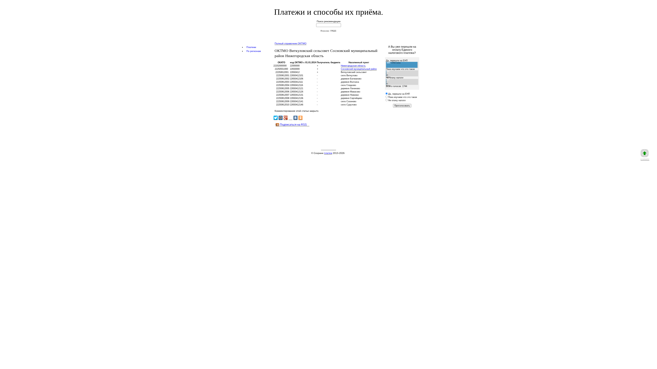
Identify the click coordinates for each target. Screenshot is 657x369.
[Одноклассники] (300, 118)
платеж (328, 153)
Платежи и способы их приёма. (328, 11)
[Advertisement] (335, 134)
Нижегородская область (353, 65)
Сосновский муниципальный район (359, 69)
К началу (645, 159)
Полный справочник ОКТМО (290, 43)
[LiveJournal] (290, 118)
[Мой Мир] (281, 118)
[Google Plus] (286, 118)
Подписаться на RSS (293, 124)
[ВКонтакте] (295, 118)
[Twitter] (276, 118)
